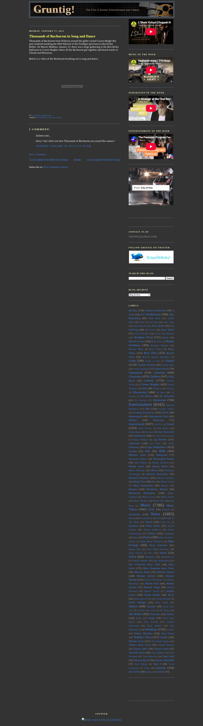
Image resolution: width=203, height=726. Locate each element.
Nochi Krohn (146, 518)
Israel (170, 424)
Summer (151, 606)
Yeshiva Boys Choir (140, 644)
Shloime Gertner (146, 576)
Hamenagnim (136, 416)
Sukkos (133, 606)
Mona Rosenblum (143, 485)
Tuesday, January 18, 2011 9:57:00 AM (63, 146)
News (155, 514)
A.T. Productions (150, 314)
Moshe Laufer (148, 497)
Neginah (166, 509)
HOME (77, 159)
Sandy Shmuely (136, 553)
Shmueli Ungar (152, 587)
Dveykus (170, 388)
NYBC (151, 509)
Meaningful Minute (138, 459)
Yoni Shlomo (141, 664)
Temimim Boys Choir (146, 610)
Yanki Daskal (167, 633)
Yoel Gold (168, 656)
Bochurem (42, 117)
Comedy (149, 380)
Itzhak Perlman (145, 428)
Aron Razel (167, 329)
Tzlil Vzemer (151, 622)
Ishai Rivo (158, 424)
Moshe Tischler (140, 500)
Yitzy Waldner (157, 652)
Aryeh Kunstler (141, 333)
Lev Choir (155, 443)
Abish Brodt (154, 318)
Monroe (164, 485)
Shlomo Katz (152, 583)
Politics (152, 533)
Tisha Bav (155, 614)
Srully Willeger (137, 602)
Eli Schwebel (167, 396)
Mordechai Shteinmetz (142, 493)
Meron (154, 470)
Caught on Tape (152, 361)
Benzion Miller (136, 349)
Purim (147, 537)
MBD (162, 451)
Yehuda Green (136, 641)
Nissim (132, 518)
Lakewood (134, 443)
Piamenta (133, 525)
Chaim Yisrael (161, 368)
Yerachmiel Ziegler (160, 641)
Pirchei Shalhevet (152, 529)
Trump (151, 618)
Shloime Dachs (142, 572)
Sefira (132, 556)
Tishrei (170, 614)
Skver (171, 594)
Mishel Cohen (167, 481)
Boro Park (150, 353)
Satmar (163, 552)
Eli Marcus (147, 396)
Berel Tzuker (155, 349)
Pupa (135, 537)
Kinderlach (140, 435)
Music (59, 117)
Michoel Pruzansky (157, 474)
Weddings (151, 629)
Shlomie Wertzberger (153, 580)
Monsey (133, 489)
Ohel (159, 518)
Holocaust (158, 420)
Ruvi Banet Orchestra (158, 549)
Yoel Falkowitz (150, 656)
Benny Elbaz (156, 341)
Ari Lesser (150, 329)
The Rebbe (135, 614)
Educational (140, 392)
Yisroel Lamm (161, 648)
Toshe (138, 618)
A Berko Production (155, 310)
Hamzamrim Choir (159, 416)
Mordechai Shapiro (157, 489)
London (133, 451)
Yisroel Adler (140, 648)
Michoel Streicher (165, 478)
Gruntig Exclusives (143, 412)
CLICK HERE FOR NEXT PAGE (104, 159)
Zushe (147, 668)
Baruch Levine (136, 341)
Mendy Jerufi (136, 466)
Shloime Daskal (165, 572)
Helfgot (133, 420)
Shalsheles (150, 557)
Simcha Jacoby (151, 591)
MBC (148, 451)
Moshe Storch (167, 497)
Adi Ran (153, 322)
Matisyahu (161, 455)
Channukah (135, 372)
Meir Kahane (140, 462)
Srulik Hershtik (163, 598)
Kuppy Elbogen (140, 439)
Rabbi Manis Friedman (151, 541)
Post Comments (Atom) (56, 167)
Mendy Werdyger (137, 470)
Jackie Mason (135, 432)
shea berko (134, 671)
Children (155, 376)
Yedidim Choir (142, 637)
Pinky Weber (153, 525)
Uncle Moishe (154, 625)
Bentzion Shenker (159, 345)
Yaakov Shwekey (143, 633)
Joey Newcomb (166, 431)
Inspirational (136, 424)
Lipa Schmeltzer (156, 447)
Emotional (159, 400)
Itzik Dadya (163, 428)
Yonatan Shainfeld (164, 660)
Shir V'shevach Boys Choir (144, 564)
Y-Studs (170, 629)
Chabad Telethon (147, 364)
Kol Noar (157, 435)
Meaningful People (163, 458)
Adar (142, 322)
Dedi (144, 388)
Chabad (51, 117)
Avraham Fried (143, 337)
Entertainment (140, 404)
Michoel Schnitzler (139, 478)
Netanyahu (134, 514)
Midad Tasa (139, 481)
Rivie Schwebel (158, 545)
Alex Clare (168, 322)
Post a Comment (37, 154)
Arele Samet (157, 325)
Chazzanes (135, 376)
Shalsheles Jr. (167, 557)
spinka (149, 671)
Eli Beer (161, 392)
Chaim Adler (168, 365)
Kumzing (170, 436)
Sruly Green (161, 602)
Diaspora (157, 388)
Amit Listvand (140, 326)
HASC (165, 412)
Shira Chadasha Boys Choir (158, 568)
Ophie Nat (165, 522)
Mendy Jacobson (160, 462)
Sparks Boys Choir (142, 598)
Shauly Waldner (140, 560)
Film (147, 408)
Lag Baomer (160, 439)
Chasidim (159, 372)
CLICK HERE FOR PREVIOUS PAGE (48, 159)
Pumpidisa (169, 533)
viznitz (160, 671)
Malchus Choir (137, 455)
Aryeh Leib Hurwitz (164, 333)
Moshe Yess (158, 500)
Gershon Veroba (166, 409)
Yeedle (163, 637)
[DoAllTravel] (151, 204)
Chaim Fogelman (141, 368)
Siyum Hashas (152, 594)
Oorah (148, 522)
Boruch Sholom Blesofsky (156, 357)
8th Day (133, 310)
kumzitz (161, 667)
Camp (132, 360)
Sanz (150, 553)
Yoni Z (157, 664)
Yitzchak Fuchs (137, 652)
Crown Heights (150, 384)
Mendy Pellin (160, 466)
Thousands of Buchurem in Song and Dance (62, 36)
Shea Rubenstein (161, 560)
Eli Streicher (141, 400)
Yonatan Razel (141, 660)
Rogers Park (135, 549)
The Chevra (165, 610)
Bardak (165, 337)
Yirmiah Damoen (166, 645)
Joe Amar (149, 432)
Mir (153, 481)
